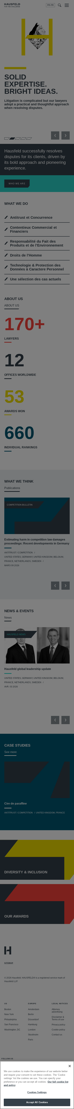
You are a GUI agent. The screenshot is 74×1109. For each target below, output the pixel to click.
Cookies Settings (37, 1092)
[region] (37, 1085)
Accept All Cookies (37, 1102)
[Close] (70, 1066)
